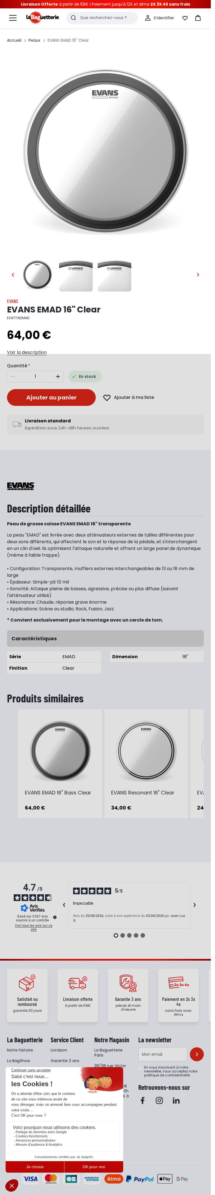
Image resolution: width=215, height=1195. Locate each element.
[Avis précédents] (64, 905)
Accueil (14, 40)
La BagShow (18, 1061)
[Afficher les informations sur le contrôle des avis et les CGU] (55, 917)
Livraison (59, 1050)
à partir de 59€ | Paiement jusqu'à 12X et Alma (105, 4)
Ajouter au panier (51, 397)
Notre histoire (20, 1050)
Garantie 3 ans (65, 1061)
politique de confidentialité (167, 1075)
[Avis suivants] (195, 905)
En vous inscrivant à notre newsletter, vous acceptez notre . (170, 1071)
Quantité (17, 366)
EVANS (12, 301)
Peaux (34, 40)
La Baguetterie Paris (108, 1052)
